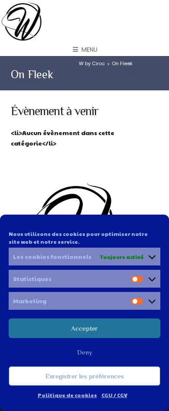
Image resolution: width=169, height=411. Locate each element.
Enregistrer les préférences (85, 376)
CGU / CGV (114, 394)
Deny (84, 352)
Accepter (84, 328)
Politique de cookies (67, 394)
